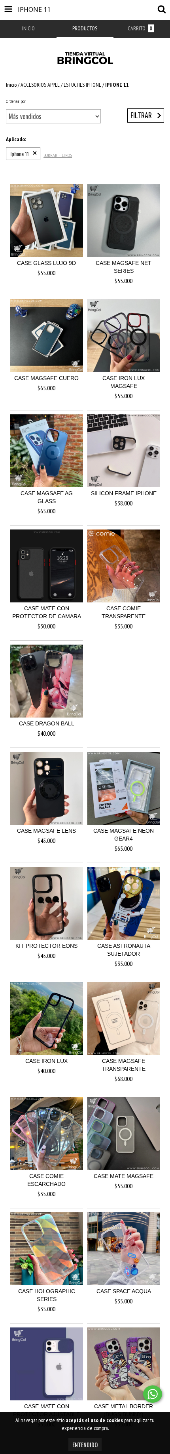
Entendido (85, 1444)
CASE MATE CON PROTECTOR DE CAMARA (46, 612)
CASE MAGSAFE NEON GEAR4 (123, 835)
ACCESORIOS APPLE (40, 84)
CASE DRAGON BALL (46, 723)
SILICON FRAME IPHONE (124, 493)
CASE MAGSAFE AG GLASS (47, 497)
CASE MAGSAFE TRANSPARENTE (123, 1065)
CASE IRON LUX (46, 1061)
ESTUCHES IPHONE (82, 84)
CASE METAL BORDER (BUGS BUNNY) (123, 1410)
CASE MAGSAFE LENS (46, 831)
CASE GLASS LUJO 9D (46, 263)
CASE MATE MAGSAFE (123, 1176)
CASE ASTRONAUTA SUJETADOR (123, 950)
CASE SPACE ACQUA (123, 1291)
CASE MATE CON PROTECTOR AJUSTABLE (46, 1410)
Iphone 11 (19, 153)
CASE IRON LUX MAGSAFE (123, 382)
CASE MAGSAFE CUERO (46, 378)
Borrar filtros (57, 155)
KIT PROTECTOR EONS (46, 946)
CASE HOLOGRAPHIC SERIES (46, 1295)
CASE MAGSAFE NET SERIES (123, 267)
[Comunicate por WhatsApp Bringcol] (152, 1394)
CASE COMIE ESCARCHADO (46, 1180)
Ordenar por (16, 101)
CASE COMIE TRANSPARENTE (123, 612)
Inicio (11, 84)
